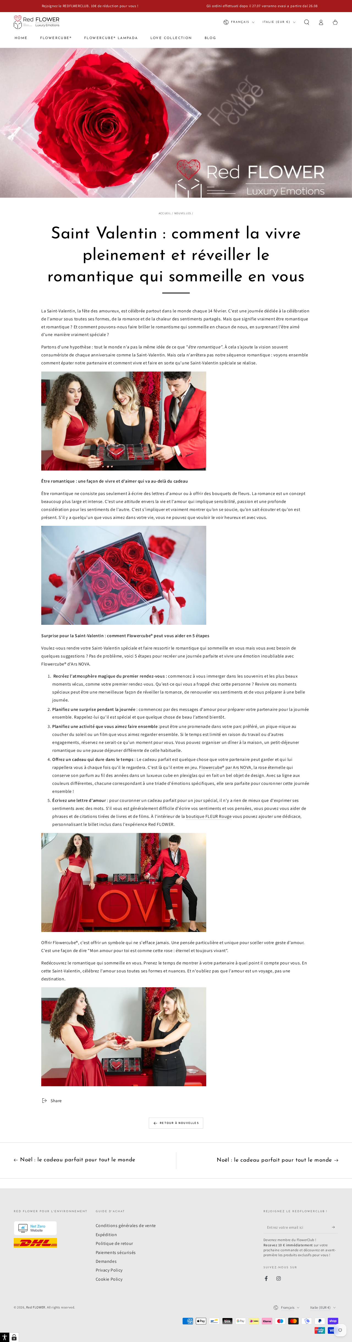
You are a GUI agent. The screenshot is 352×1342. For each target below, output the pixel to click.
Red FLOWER (35, 1307)
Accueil (165, 213)
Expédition (106, 1235)
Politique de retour (114, 1243)
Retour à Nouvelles (179, 1123)
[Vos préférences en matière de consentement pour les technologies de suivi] (14, 1337)
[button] (306, 22)
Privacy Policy (109, 1270)
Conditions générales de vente (126, 1225)
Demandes (106, 1261)
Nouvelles (182, 213)
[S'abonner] (335, 1227)
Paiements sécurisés (116, 1252)
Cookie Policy (109, 1279)
